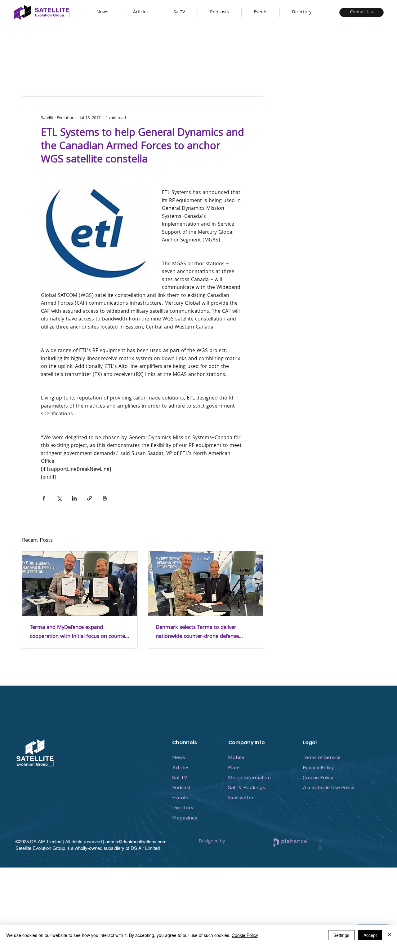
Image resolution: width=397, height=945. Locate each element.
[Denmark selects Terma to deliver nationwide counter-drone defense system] (205, 583)
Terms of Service (322, 757)
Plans (234, 767)
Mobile (236, 757)
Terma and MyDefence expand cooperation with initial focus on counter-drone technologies (79, 632)
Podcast (181, 787)
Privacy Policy (318, 767)
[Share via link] (89, 498)
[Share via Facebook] (44, 498)
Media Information (249, 777)
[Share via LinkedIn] (74, 498)
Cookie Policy (318, 777)
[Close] (389, 935)
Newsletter (240, 797)
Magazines (184, 818)
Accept (370, 935)
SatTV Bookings (246, 787)
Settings (341, 935)
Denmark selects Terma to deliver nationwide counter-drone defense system (197, 632)
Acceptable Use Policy (329, 787)
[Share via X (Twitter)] (59, 498)
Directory (183, 807)
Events (180, 797)
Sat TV (179, 777)
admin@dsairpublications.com (136, 841)
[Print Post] (105, 498)
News (178, 757)
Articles (181, 767)
